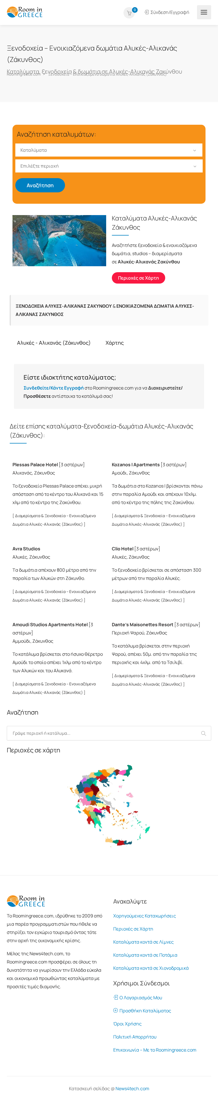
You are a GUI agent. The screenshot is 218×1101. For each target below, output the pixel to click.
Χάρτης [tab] (115, 342)
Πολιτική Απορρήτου (134, 1037)
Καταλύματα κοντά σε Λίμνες (143, 942)
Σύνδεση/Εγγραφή (169, 12)
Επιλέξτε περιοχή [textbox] (39, 166)
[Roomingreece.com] (25, 12)
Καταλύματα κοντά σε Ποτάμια (145, 955)
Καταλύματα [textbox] (33, 150)
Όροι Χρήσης (127, 1024)
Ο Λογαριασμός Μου (140, 997)
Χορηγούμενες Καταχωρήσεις (144, 916)
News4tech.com (132, 1088)
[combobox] (108, 150)
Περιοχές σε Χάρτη (133, 929)
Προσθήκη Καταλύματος (144, 1011)
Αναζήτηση (40, 185)
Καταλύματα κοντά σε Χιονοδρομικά (151, 968)
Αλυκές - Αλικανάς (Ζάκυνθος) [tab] (54, 342)
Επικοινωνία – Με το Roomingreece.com (154, 1050)
